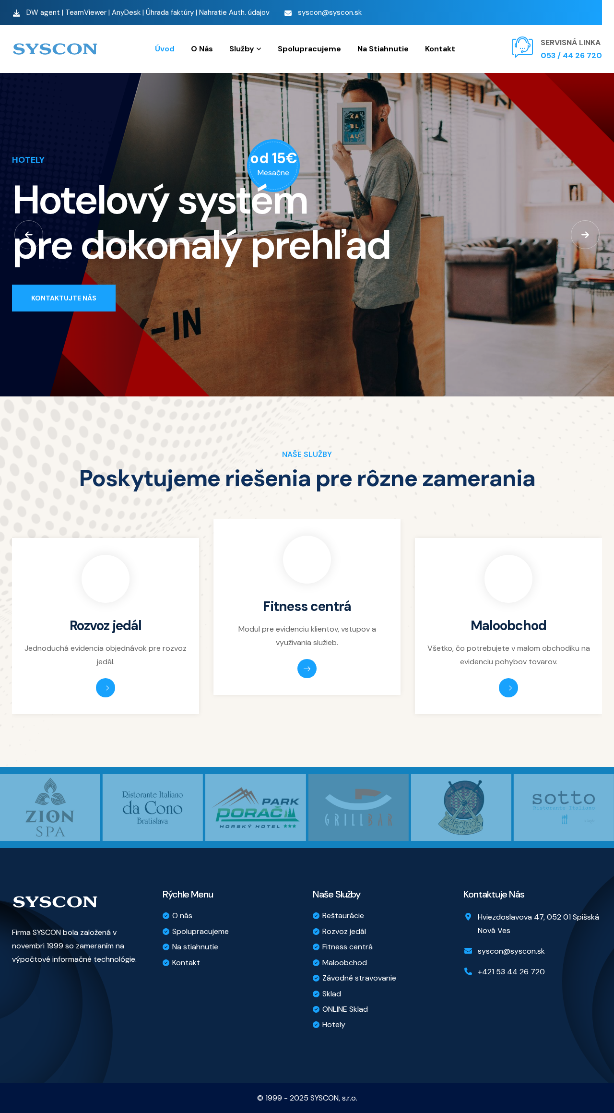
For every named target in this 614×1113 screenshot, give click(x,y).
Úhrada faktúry (170, 12)
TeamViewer (85, 12)
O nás (182, 915)
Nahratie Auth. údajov (234, 12)
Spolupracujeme (200, 931)
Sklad (331, 994)
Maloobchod (508, 625)
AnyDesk (126, 12)
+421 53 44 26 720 (511, 972)
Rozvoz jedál (106, 625)
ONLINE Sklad (345, 1009)
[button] (28, 234)
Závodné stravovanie (359, 978)
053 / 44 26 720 (571, 55)
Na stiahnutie (195, 947)
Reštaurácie (343, 915)
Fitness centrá (307, 606)
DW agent (43, 12)
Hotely (333, 1024)
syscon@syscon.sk (330, 12)
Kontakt (186, 962)
